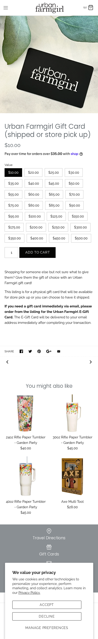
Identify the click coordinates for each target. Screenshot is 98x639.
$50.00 (74, 183)
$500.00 (81, 238)
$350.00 (14, 238)
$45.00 (54, 183)
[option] (49, 64)
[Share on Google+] (49, 351)
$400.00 (36, 238)
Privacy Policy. (29, 593)
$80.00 (33, 205)
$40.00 (33, 183)
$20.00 (33, 172)
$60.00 (33, 194)
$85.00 (54, 205)
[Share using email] (58, 351)
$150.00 (78, 216)
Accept (47, 605)
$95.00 (13, 216)
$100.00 (34, 216)
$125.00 (56, 216)
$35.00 (13, 183)
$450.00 (59, 238)
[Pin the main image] (39, 351)
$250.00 (58, 227)
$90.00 (74, 205)
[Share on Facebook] (21, 351)
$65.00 (54, 194)
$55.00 (13, 194)
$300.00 (80, 227)
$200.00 (36, 227)
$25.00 (53, 172)
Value (9, 165)
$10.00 (13, 172)
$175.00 (14, 227)
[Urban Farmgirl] (49, 7)
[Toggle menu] (5, 7)
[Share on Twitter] (30, 351)
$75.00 (13, 205)
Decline (46, 616)
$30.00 (73, 172)
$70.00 (74, 194)
